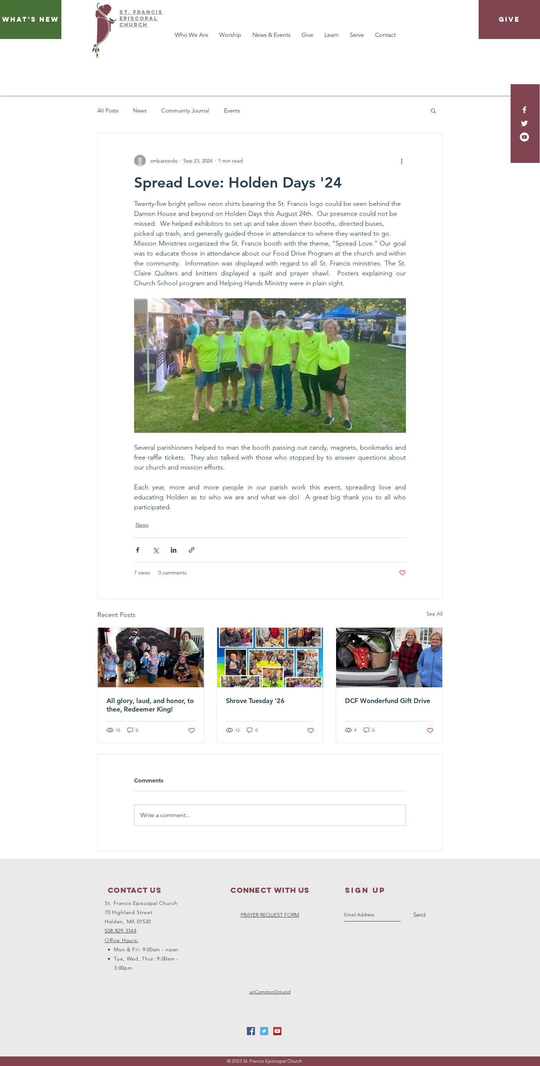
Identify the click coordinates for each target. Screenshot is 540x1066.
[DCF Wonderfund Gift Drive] (389, 657)
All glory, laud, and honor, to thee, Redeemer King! (150, 704)
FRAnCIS (148, 12)
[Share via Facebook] (137, 549)
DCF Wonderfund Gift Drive (387, 700)
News (140, 110)
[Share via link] (191, 549)
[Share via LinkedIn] (173, 549)
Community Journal (185, 110)
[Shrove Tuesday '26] (270, 657)
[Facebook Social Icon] (251, 1031)
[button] (433, 110)
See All (434, 613)
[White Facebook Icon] (524, 109)
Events (232, 110)
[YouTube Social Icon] (277, 1031)
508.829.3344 (120, 930)
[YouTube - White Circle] (524, 137)
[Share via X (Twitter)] (155, 549)
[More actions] (401, 160)
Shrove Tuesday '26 (255, 700)
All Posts (107, 110)
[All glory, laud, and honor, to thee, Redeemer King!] (151, 657)
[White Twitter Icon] (524, 123)
